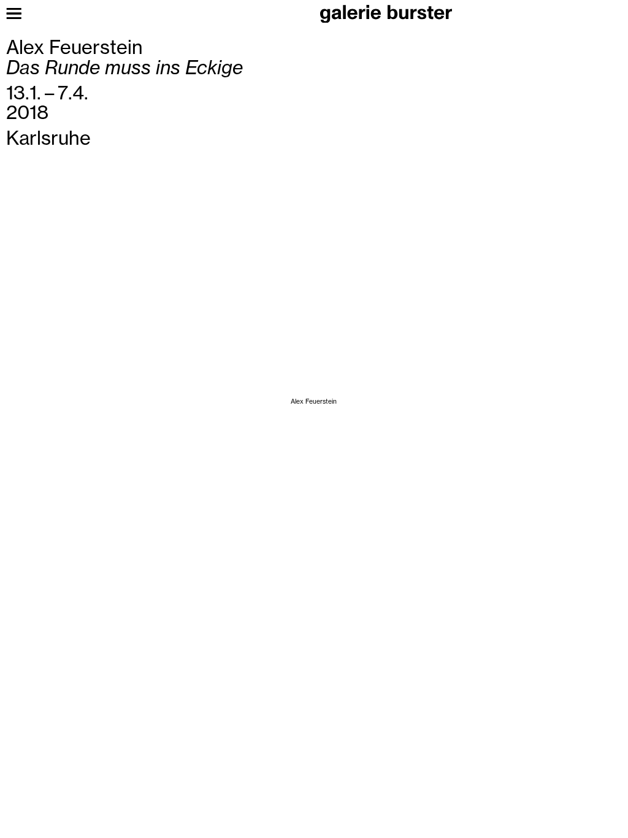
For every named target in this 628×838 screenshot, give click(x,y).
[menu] (14, 13)
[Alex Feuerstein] (314, 364)
